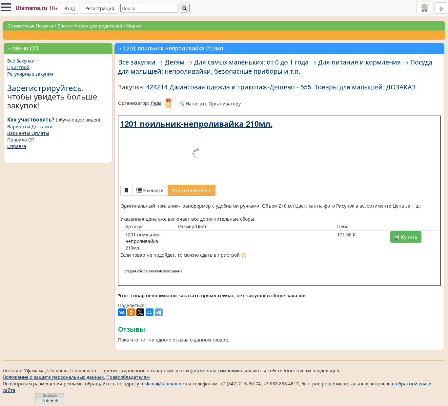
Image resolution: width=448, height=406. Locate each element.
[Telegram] (159, 268)
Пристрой (18, 67)
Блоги (63, 25)
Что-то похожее (190, 146)
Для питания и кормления (359, 61)
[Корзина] (425, 8)
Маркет (134, 25)
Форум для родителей (98, 25)
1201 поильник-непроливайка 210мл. (196, 123)
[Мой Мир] (149, 268)
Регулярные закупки (30, 73)
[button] (6, 7)
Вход (69, 8)
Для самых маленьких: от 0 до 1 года (251, 61)
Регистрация (99, 8)
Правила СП (20, 139)
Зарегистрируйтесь (44, 87)
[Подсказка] (243, 211)
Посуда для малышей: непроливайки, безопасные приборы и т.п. (275, 66)
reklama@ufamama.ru (163, 339)
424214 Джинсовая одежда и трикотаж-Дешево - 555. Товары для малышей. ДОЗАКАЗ (281, 86)
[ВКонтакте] (122, 268)
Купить (408, 193)
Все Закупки (20, 60)
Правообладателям (128, 333)
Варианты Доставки (29, 126)
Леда (156, 103)
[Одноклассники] (131, 268)
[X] (140, 268)
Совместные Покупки (30, 25)
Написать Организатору (212, 103)
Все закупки (136, 61)
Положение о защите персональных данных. (54, 333)
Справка (16, 146)
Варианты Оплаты (28, 133)
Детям (175, 61)
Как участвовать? (30, 119)
